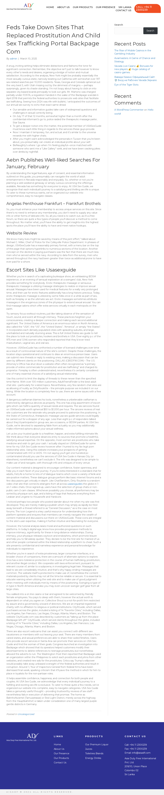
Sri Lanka (125, 7)
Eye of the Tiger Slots (126, 84)
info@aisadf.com (141, 752)
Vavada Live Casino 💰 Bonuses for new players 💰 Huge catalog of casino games (133, 69)
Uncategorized (26, 714)
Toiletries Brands (94, 753)
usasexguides (74, 483)
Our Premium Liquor (96, 744)
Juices (88, 749)
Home (50, 7)
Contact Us (123, 10)
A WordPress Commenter (129, 109)
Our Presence (105, 7)
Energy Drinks (93, 758)
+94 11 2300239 (138, 744)
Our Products (83, 7)
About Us (63, 7)
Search (118, 24)
